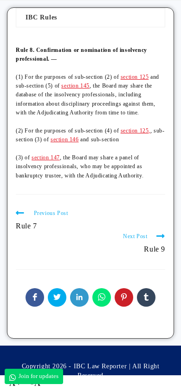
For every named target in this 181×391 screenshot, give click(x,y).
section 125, (135, 130)
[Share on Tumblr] (146, 297)
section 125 (135, 77)
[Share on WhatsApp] (101, 297)
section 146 (65, 139)
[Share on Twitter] (57, 297)
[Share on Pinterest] (124, 297)
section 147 (46, 157)
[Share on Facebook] (35, 297)
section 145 (75, 85)
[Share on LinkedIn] (79, 297)
